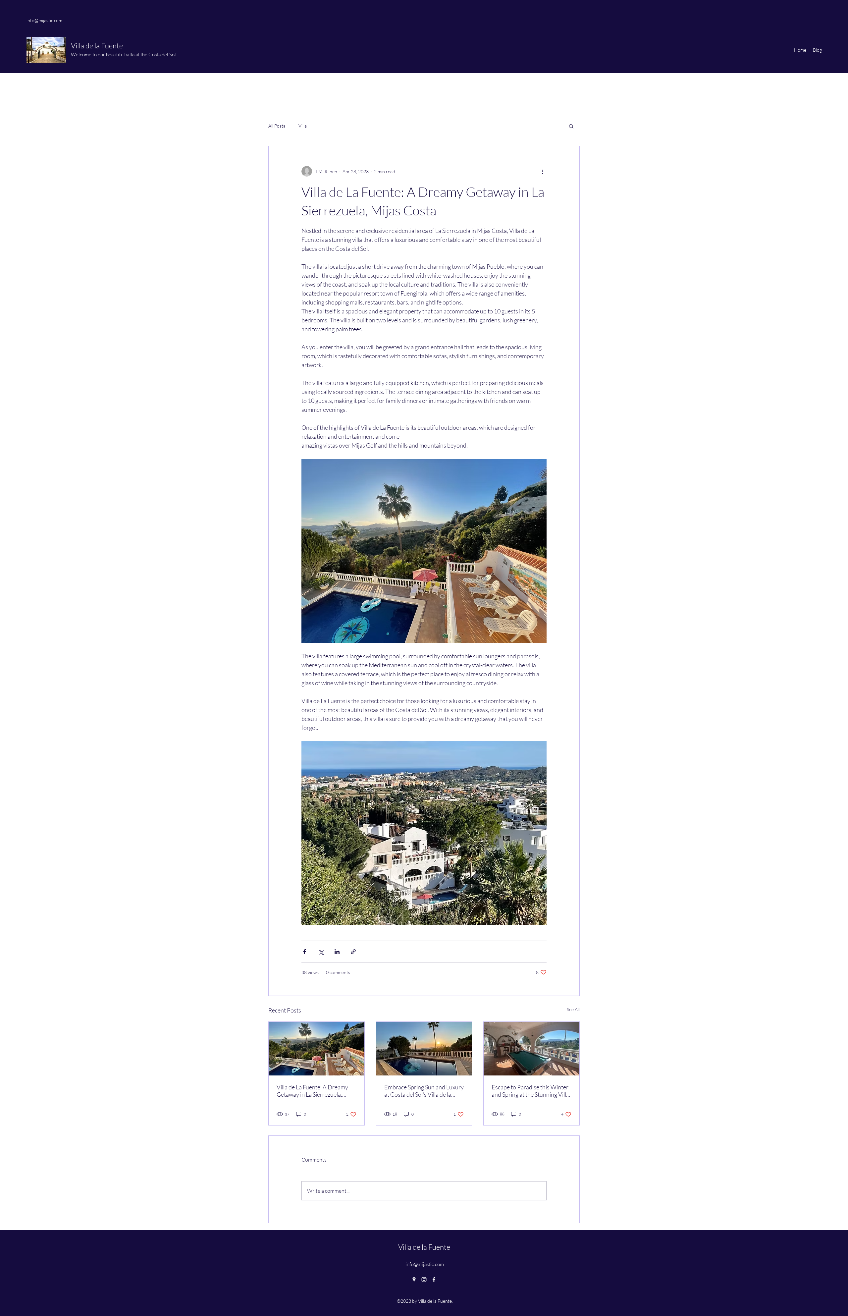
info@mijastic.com (44, 20)
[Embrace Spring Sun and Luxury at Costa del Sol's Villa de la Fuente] (424, 1048)
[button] (571, 126)
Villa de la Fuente (97, 45)
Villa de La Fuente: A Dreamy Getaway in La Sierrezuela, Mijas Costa (312, 1090)
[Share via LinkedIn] (337, 952)
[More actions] (543, 171)
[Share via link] (353, 952)
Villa (302, 126)
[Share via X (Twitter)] (321, 952)
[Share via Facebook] (304, 952)
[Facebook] (434, 1279)
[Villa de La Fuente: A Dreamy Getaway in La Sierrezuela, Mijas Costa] (316, 1048)
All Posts (276, 126)
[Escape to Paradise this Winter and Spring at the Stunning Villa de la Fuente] (531, 1048)
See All (573, 1009)
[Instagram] (424, 1279)
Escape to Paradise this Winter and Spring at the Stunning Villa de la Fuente (530, 1090)
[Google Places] (414, 1279)
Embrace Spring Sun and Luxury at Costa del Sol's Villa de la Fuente (424, 1090)
